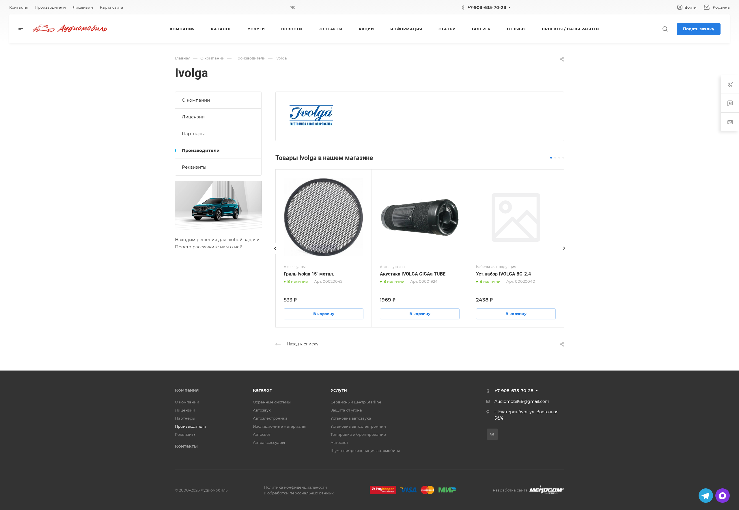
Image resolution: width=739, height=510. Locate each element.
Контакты (186, 446)
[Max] (722, 495)
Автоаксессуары (269, 442)
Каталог (262, 390)
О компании (196, 100)
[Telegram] (706, 495)
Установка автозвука (351, 418)
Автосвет (261, 434)
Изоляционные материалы (279, 426)
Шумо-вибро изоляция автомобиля (365, 450)
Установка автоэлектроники (358, 426)
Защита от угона (346, 410)
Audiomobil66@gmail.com (521, 401)
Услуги (339, 390)
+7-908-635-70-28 (486, 7)
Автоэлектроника (270, 418)
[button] (551, 158)
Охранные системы (272, 402)
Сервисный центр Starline (356, 402)
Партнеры (193, 133)
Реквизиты (194, 167)
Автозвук (262, 410)
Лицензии (193, 117)
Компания (187, 390)
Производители (201, 150)
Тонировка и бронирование (358, 434)
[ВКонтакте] (293, 7)
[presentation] (275, 254)
